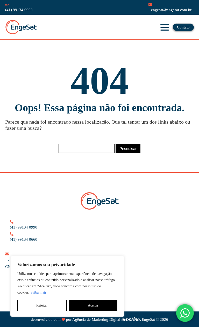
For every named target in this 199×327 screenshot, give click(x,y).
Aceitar (93, 305)
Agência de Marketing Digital (96, 319)
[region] (67, 286)
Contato (183, 27)
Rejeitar (42, 305)
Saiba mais (38, 292)
